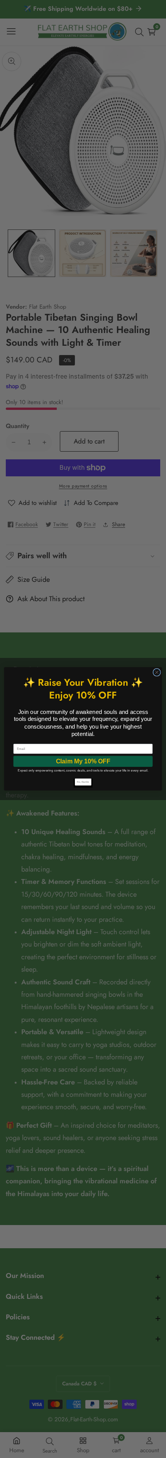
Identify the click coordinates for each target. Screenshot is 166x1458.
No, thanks (83, 782)
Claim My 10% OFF (83, 761)
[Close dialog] (156, 672)
